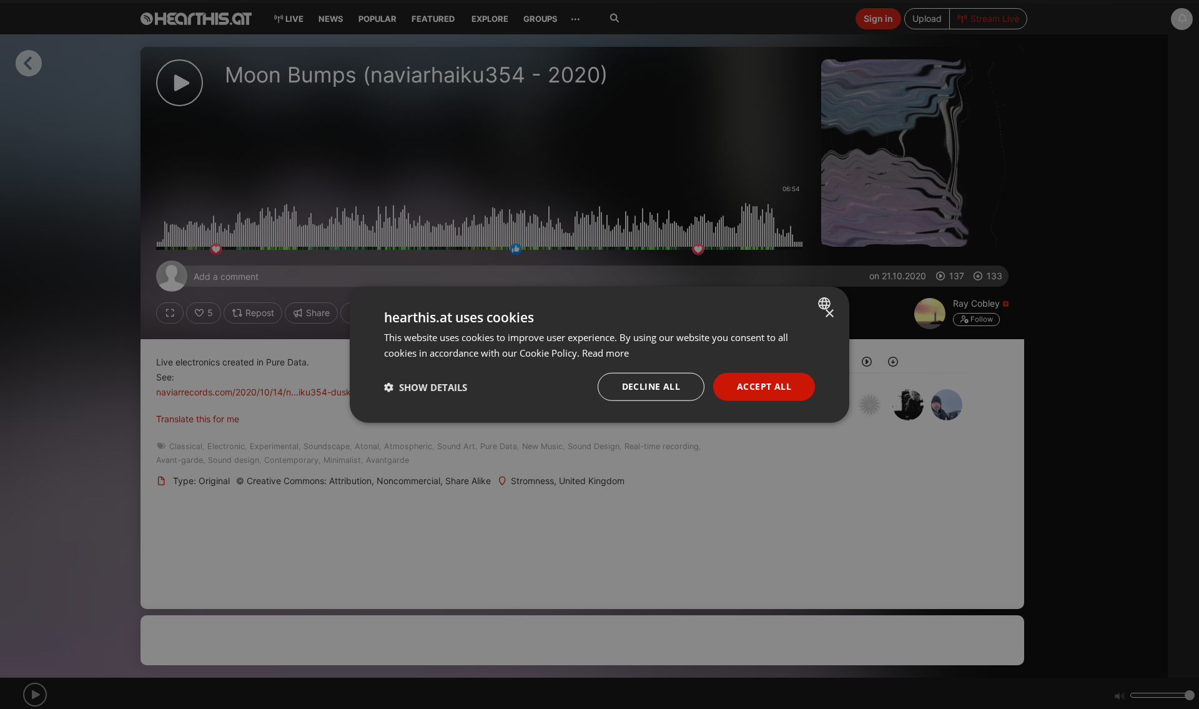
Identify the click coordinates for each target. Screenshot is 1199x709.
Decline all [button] (651, 386)
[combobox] (826, 303)
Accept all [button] (764, 386)
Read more (605, 352)
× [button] (829, 313)
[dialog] (599, 354)
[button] (425, 387)
